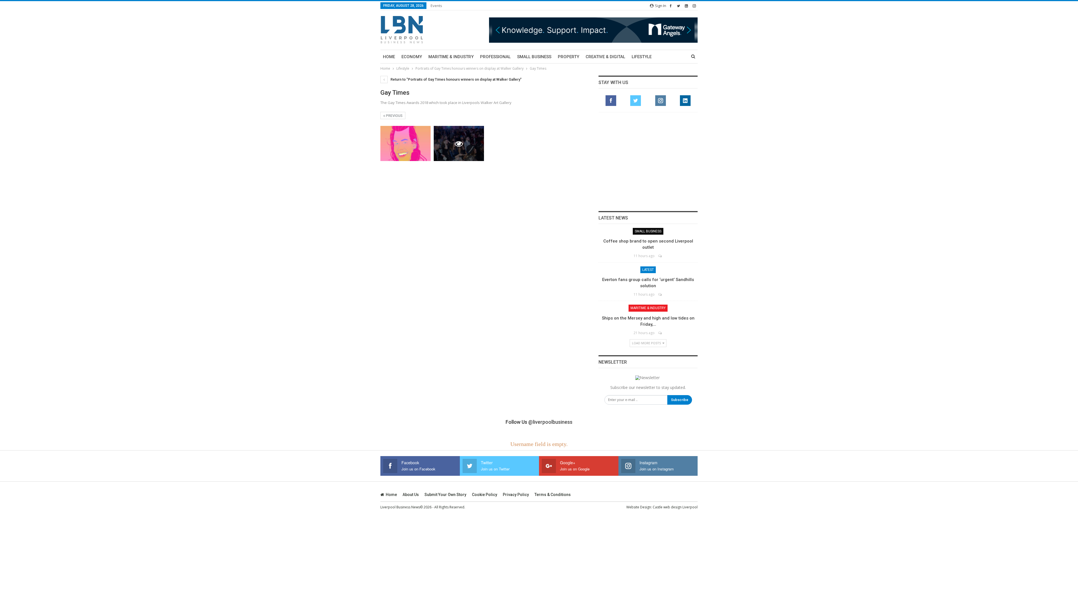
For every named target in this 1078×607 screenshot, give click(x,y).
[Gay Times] (405, 143)
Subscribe (679, 400)
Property (568, 56)
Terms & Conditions (553, 494)
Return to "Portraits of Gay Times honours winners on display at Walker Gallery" (456, 79)
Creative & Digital (605, 56)
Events (436, 5)
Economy (411, 56)
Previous (394, 116)
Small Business (534, 56)
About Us (411, 494)
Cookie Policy (484, 494)
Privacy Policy (516, 494)
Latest (648, 270)
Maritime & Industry (451, 56)
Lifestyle (642, 56)
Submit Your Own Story (445, 494)
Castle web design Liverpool (675, 507)
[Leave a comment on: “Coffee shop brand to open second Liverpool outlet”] (660, 255)
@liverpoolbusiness (550, 422)
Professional (495, 56)
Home (389, 56)
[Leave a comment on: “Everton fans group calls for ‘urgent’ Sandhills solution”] (660, 294)
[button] (602, 29)
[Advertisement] (648, 161)
